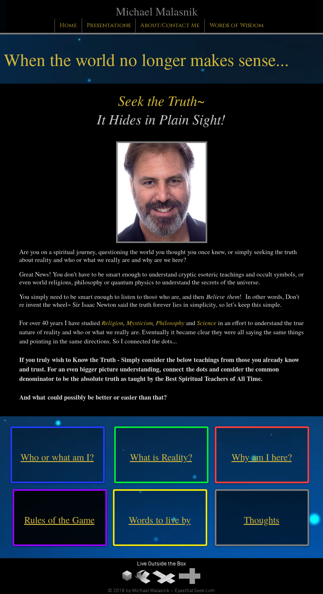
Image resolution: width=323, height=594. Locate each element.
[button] (169, 26)
